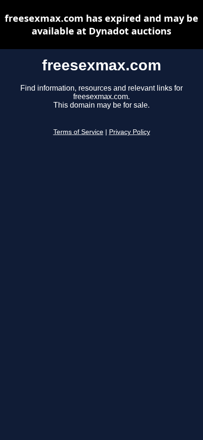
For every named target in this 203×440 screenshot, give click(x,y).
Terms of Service (78, 131)
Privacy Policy (129, 131)
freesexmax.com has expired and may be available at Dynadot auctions (101, 24)
